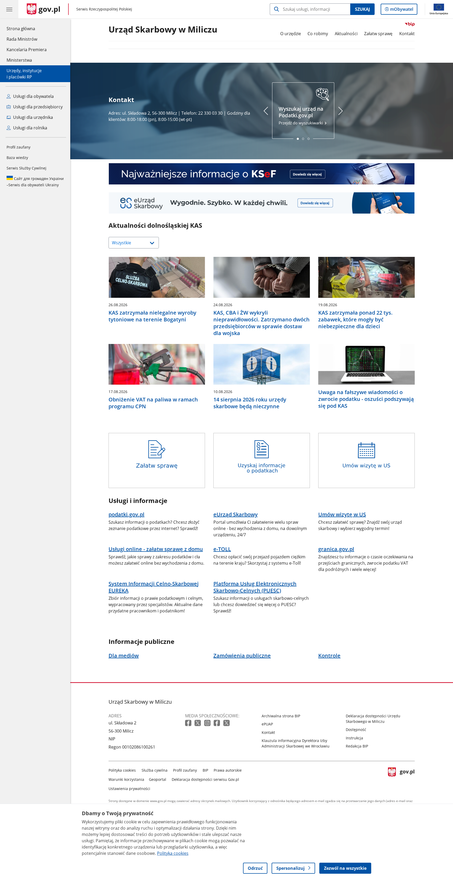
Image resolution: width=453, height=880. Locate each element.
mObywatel (401, 10)
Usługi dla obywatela (33, 96)
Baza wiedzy (17, 157)
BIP (205, 770)
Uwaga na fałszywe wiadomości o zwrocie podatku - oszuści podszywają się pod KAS (366, 399)
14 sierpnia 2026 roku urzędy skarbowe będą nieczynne (249, 403)
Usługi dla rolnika (29, 128)
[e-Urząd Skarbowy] (262, 203)
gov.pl (407, 778)
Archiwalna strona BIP (281, 715)
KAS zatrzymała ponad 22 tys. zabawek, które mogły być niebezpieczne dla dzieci (355, 319)
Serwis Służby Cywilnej (26, 168)
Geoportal (157, 779)
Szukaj (362, 9)
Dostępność (356, 729)
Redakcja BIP (357, 746)
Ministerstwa (19, 60)
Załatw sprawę (378, 33)
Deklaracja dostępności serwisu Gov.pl (205, 779)
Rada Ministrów (22, 39)
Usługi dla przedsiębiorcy (37, 107)
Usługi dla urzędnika (32, 117)
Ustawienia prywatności (129, 788)
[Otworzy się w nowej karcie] (188, 723)
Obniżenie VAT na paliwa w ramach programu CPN (153, 403)
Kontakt (407, 33)
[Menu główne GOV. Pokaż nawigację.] (9, 9)
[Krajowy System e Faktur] (262, 174)
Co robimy (318, 33)
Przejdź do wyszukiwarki (301, 115)
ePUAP (267, 724)
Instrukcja (354, 737)
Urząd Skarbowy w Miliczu (163, 29)
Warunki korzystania (126, 779)
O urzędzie (290, 33)
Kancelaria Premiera (27, 49)
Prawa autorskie (228, 770)
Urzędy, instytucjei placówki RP (24, 74)
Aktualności (346, 33)
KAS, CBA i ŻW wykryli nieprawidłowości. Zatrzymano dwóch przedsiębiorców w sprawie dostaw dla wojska (261, 323)
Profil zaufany (18, 147)
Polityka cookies (122, 770)
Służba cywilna (155, 770)
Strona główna (27, 28)
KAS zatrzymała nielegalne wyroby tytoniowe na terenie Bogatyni (152, 316)
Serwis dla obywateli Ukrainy (35, 181)
